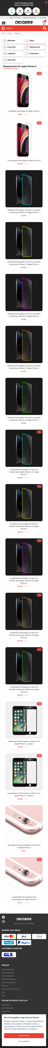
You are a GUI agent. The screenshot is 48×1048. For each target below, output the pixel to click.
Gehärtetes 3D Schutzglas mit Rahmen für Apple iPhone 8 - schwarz (24, 742)
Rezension (5, 986)
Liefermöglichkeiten (8, 973)
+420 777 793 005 (15, 18)
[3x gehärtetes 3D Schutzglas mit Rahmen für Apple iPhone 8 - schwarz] (23, 772)
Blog (3, 992)
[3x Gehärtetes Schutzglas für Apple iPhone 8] (23, 139)
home (3, 33)
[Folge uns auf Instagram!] (3, 921)
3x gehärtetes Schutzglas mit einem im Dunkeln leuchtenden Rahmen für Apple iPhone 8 (24, 472)
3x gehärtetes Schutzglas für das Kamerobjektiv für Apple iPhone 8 (24, 898)
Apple (10, 33)
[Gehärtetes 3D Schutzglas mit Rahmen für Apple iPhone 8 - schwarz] (23, 720)
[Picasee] (24, 22)
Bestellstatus (6, 1005)
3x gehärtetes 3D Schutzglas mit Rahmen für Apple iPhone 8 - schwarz (24, 794)
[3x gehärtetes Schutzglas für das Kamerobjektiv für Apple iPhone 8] (23, 875)
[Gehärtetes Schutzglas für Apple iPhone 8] (23, 89)
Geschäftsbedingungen (9, 979)
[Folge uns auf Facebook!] (3, 917)
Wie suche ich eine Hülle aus (11, 989)
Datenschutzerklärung (9, 982)
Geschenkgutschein (8, 969)
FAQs (3, 995)
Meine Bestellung (7, 1008)
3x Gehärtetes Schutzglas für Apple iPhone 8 (24, 160)
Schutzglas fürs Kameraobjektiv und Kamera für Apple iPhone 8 (24, 846)
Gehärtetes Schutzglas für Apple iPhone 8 (24, 111)
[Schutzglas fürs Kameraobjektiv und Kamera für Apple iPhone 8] (23, 823)
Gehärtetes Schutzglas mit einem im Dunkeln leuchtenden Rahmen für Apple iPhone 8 (24, 211)
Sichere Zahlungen (8, 976)
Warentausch (6, 1011)
